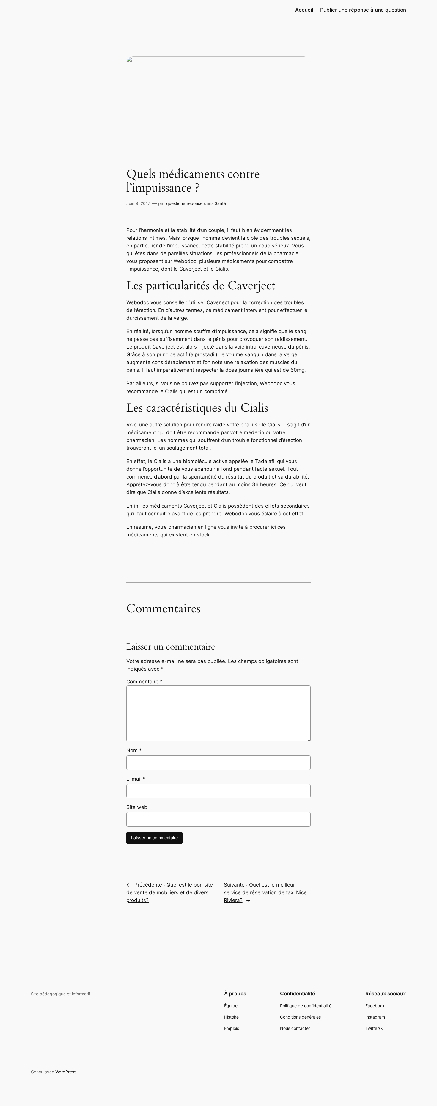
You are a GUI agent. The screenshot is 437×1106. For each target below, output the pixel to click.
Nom (134, 750)
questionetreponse (184, 203)
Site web (136, 807)
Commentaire (144, 682)
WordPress (65, 1071)
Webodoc (236, 514)
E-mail (136, 779)
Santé (220, 203)
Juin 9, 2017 (138, 203)
